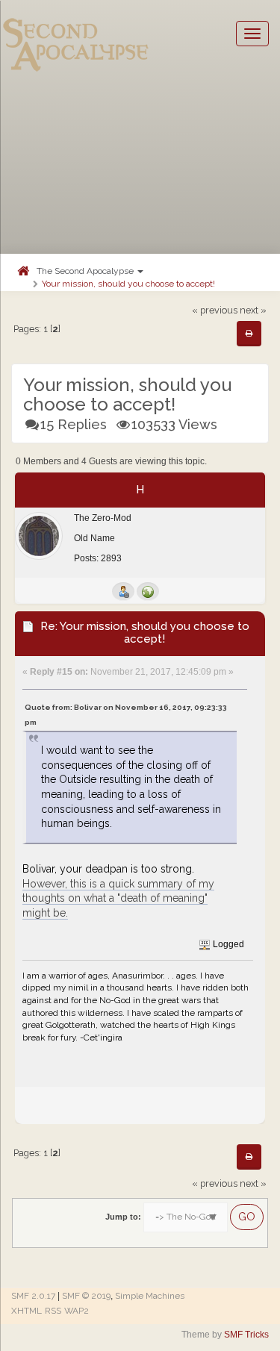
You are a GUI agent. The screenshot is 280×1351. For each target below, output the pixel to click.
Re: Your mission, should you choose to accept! (144, 633)
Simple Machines (149, 1296)
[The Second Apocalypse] (76, 33)
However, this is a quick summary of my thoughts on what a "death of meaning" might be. (118, 898)
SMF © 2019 (86, 1296)
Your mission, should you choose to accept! (128, 283)
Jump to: (123, 1216)
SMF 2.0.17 (33, 1296)
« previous (214, 310)
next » (253, 310)
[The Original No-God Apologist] (147, 591)
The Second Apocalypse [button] (86, 271)
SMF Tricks (246, 1334)
